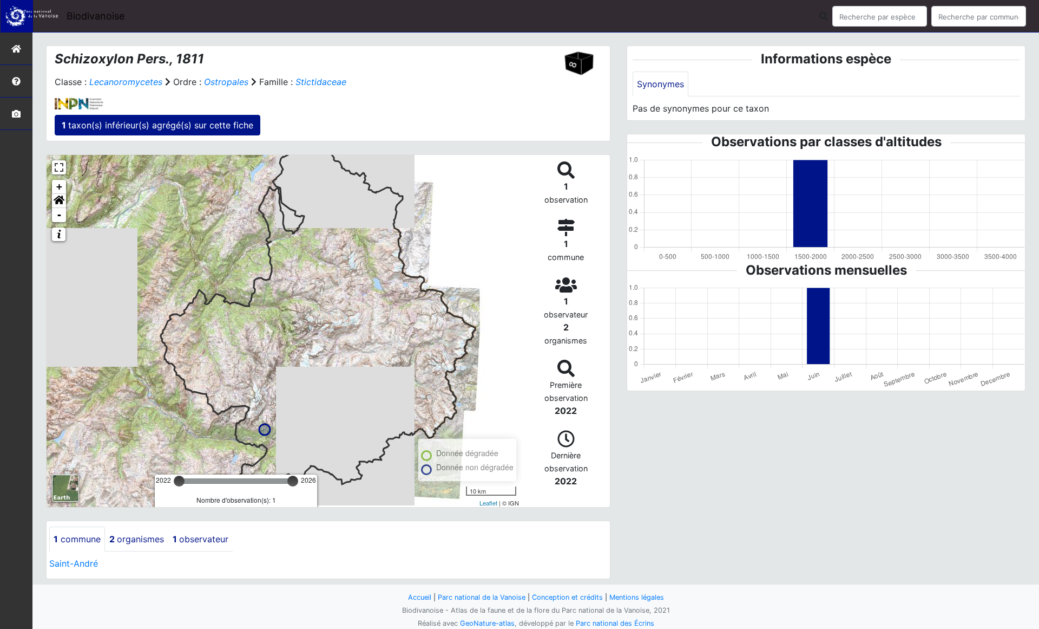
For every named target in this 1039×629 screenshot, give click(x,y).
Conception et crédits (567, 597)
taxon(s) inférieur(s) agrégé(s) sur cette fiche (157, 125)
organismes (136, 539)
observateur (200, 539)
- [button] (59, 215)
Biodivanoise (95, 16)
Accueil (419, 597)
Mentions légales (636, 597)
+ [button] (59, 186)
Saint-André (73, 563)
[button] (59, 201)
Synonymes (660, 84)
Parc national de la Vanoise (481, 597)
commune (77, 539)
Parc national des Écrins (615, 623)
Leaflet (488, 502)
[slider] (179, 481)
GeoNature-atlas (487, 623)
